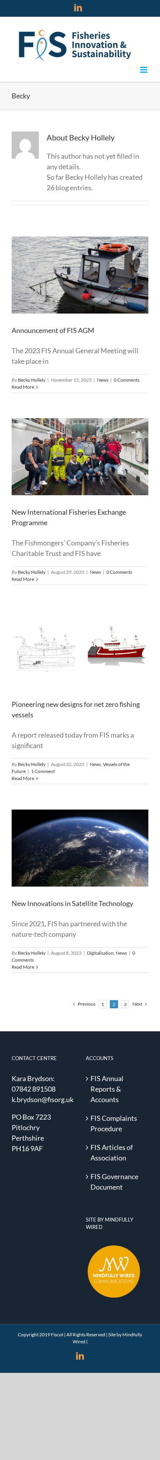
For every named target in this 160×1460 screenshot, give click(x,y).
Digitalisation (73, 868)
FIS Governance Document (114, 1181)
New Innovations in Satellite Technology (71, 831)
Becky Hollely (31, 380)
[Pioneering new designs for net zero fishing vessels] (80, 648)
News (79, 290)
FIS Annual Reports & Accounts (106, 1089)
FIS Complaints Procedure (113, 1123)
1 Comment (43, 771)
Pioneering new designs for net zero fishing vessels (71, 632)
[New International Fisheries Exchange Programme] (80, 456)
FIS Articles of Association (111, 1152)
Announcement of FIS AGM (71, 263)
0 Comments (126, 380)
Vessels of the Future (86, 669)
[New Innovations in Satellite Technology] (80, 848)
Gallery (89, 263)
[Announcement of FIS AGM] (80, 275)
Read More (23, 387)
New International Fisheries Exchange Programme (71, 440)
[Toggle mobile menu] (144, 70)
